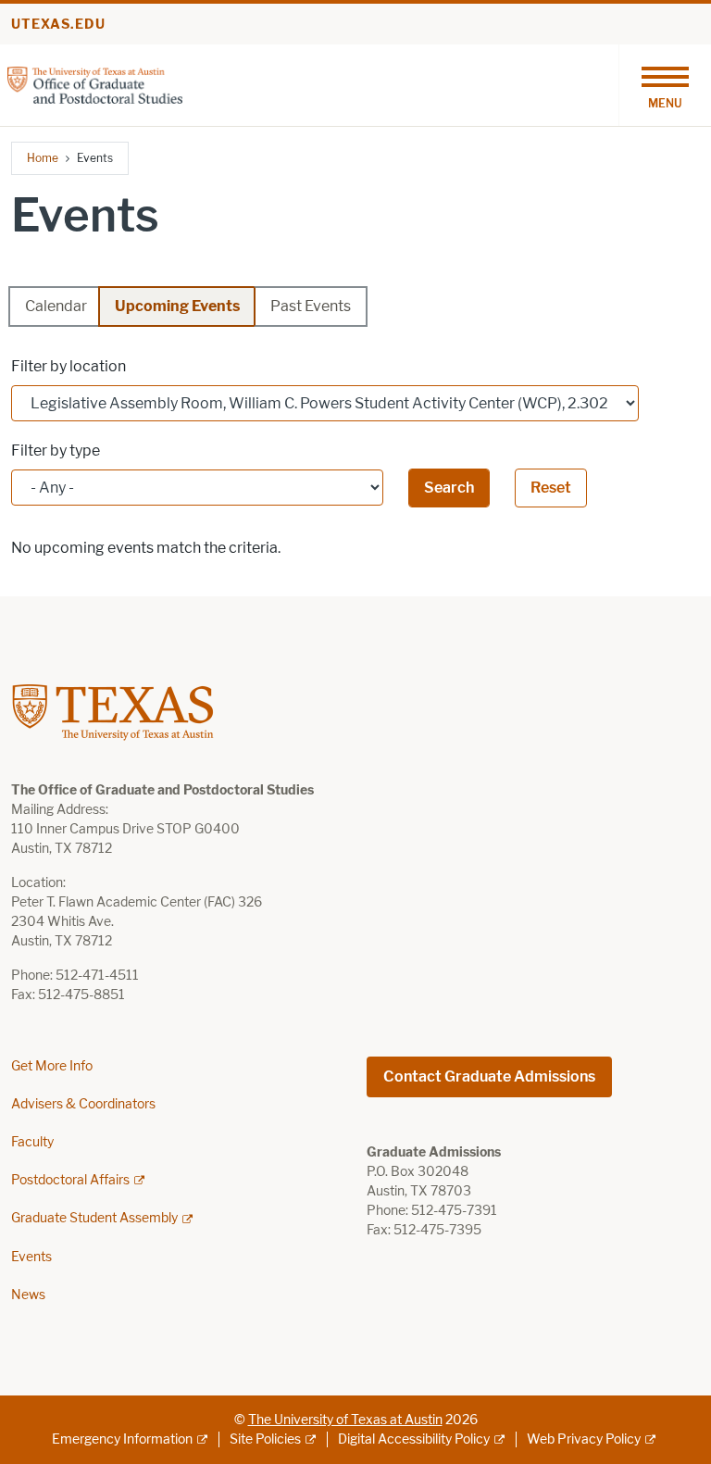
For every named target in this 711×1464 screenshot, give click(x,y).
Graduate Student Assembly (94, 1218)
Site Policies (265, 1439)
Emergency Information (122, 1439)
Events (31, 1257)
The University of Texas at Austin (345, 1420)
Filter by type (55, 450)
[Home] (94, 84)
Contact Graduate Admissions (489, 1076)
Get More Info (52, 1066)
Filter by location (68, 366)
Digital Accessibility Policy (414, 1439)
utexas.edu (58, 24)
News (28, 1295)
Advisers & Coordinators (83, 1104)
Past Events (310, 306)
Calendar (56, 306)
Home (42, 158)
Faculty (32, 1142)
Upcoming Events (177, 306)
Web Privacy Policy (584, 1439)
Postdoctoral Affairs (70, 1180)
